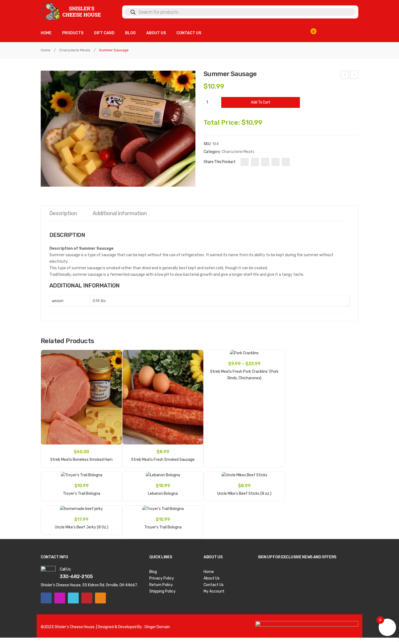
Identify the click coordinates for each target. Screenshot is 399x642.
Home (45, 50)
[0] (317, 33)
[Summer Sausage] (118, 129)
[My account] (350, 34)
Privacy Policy (161, 578)
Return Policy (161, 585)
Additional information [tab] (120, 213)
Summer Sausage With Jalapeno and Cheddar (354, 75)
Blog (153, 571)
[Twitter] (255, 162)
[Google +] (275, 162)
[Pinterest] (265, 162)
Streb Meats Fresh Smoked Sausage (345, 75)
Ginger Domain (157, 627)
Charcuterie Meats (74, 50)
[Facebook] (244, 162)
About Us (212, 578)
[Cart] (333, 34)
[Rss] (100, 598)
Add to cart (260, 102)
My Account (214, 591)
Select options (244, 375)
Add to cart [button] (81, 456)
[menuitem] (46, 33)
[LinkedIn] (286, 162)
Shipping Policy (162, 591)
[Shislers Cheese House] (71, 11)
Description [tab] (63, 213)
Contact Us (214, 585)
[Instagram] (59, 598)
